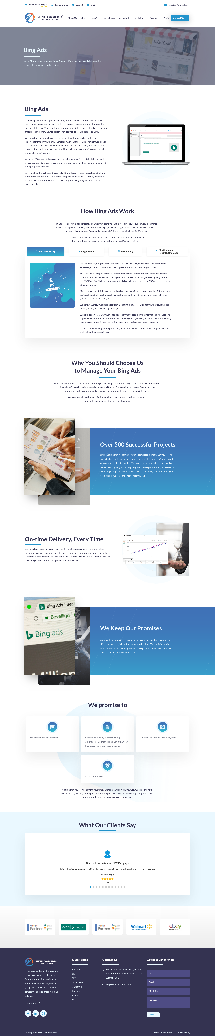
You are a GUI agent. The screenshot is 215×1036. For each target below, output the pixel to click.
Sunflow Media (49, 1032)
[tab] (45, 251)
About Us (72, 17)
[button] (90, 887)
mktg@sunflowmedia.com (118, 984)
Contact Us (178, 17)
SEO (94, 17)
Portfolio (138, 17)
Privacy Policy (183, 1032)
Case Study (124, 17)
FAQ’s (166, 17)
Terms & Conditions (162, 1032)
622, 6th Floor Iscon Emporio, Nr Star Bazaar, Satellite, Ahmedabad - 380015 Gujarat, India (124, 973)
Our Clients (109, 17)
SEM (83, 17)
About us (76, 969)
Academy (154, 17)
